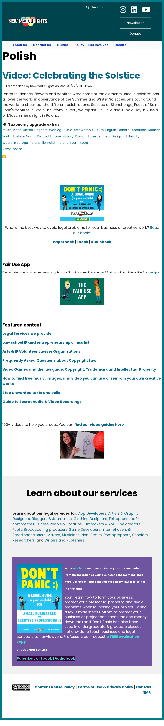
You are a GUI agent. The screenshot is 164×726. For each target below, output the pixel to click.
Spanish (154, 130)
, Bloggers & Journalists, (52, 518)
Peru (33, 142)
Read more (12, 148)
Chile (42, 142)
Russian (80, 136)
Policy (79, 45)
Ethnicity (132, 136)
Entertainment (99, 136)
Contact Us (42, 45)
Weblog (55, 130)
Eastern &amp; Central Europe (37, 136)
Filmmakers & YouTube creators (112, 524)
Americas (139, 130)
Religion (118, 136)
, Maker (52, 534)
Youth (6, 136)
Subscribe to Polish (4, 156)
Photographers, (117, 534)
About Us (19, 45)
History (67, 136)
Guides (63, 45)
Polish (51, 142)
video (17, 130)
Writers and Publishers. (65, 540)
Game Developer (83, 529)
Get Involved (98, 45)
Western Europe (15, 142)
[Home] (27, 21)
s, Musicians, (69, 534)
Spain (74, 142)
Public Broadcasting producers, (40, 529)
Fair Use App (151, 272)
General (123, 130)
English (110, 130)
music (7, 130)
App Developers (92, 513)
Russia (67, 130)
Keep (84, 142)
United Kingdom (35, 130)
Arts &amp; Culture (89, 130)
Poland (63, 142)
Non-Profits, (92, 534)
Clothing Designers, (91, 518)
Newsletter (135, 23)
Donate (135, 33)
